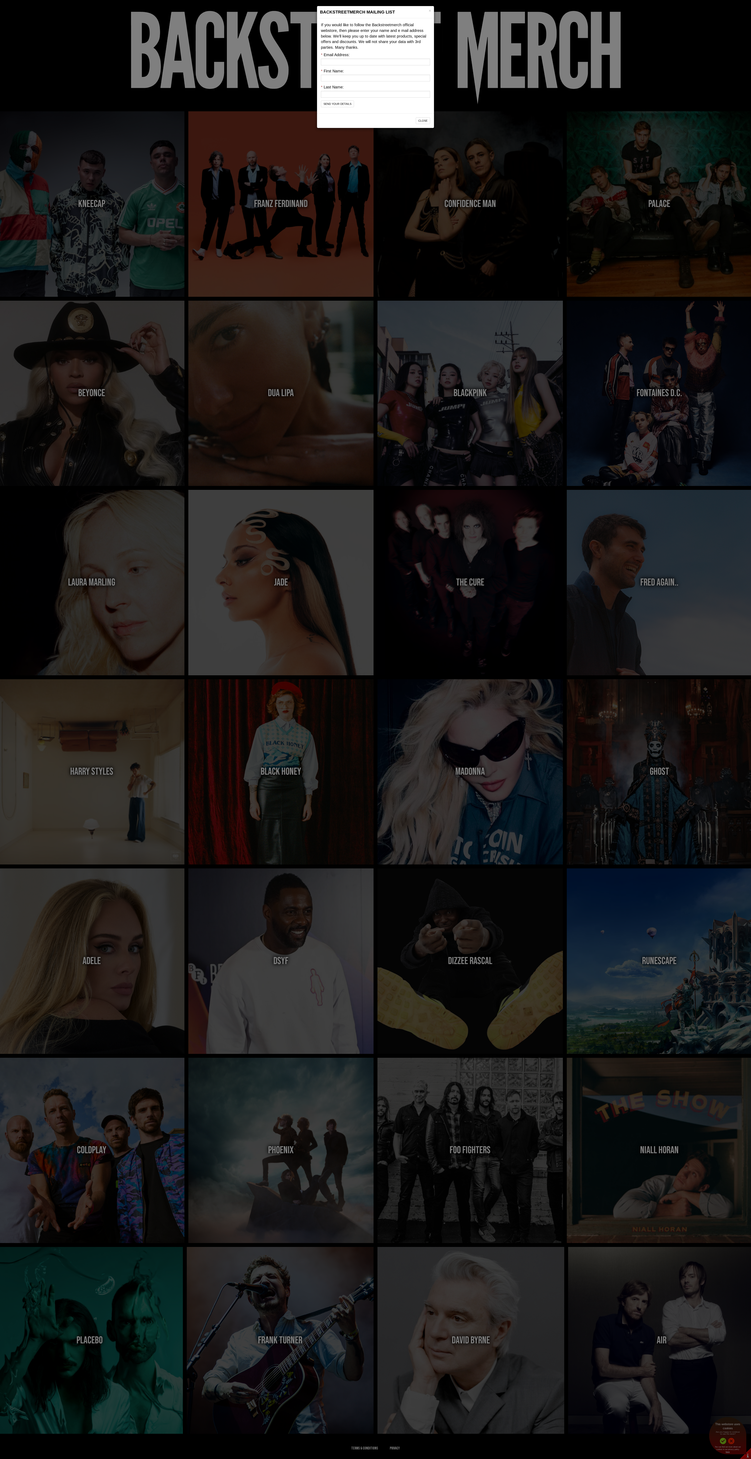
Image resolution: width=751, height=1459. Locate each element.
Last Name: (332, 87)
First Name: (332, 71)
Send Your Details (337, 103)
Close (423, 120)
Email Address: (335, 55)
